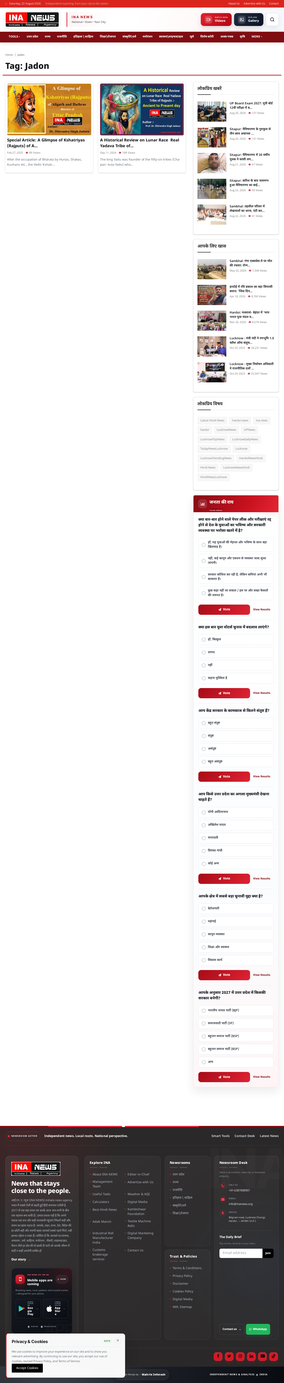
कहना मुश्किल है (217, 678)
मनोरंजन (147, 37)
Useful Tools (101, 1194)
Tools (13, 37)
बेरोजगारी (213, 909)
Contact (274, 4)
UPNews (249, 430)
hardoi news (240, 421)
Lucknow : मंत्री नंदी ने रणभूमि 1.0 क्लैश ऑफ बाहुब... (252, 340)
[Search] (272, 19)
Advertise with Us (254, 4)
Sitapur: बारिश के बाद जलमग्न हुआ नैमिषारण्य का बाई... (249, 183)
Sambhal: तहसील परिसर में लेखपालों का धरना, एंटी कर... (247, 208)
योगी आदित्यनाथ (218, 812)
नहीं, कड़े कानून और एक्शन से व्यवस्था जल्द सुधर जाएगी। (237, 560)
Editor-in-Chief (138, 1175)
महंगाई (212, 921)
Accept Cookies (27, 1368)
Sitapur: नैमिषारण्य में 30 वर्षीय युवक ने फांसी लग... (250, 157)
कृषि (242, 37)
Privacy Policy (182, 1276)
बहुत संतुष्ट (214, 723)
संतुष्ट (211, 736)
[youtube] (262, 1356)
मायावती (213, 838)
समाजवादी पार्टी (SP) (221, 1023)
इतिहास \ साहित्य (83, 37)
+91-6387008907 (239, 1191)
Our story (21, 1260)
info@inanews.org (241, 1204)
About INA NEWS (105, 1175)
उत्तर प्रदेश (32, 37)
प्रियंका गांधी (215, 851)
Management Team (102, 1184)
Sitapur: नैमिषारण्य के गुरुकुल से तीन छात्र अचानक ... (250, 131)
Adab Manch (102, 1222)
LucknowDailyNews (245, 439)
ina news (262, 421)
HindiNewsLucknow (213, 477)
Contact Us (136, 1250)
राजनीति (62, 37)
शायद (211, 652)
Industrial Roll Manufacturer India (103, 1238)
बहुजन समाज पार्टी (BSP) (223, 1036)
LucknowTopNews (212, 439)
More (256, 37)
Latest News (269, 1136)
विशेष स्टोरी (207, 37)
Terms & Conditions (187, 1268)
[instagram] (240, 1356)
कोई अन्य (213, 863)
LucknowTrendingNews (215, 458)
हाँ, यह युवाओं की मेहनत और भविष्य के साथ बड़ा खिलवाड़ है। (237, 544)
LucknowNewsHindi (236, 468)
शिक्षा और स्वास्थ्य (218, 947)
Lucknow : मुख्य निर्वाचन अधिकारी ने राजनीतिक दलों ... (252, 366)
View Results (261, 609)
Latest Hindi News (212, 421)
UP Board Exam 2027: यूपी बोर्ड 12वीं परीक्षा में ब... (251, 105)
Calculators (101, 1202)
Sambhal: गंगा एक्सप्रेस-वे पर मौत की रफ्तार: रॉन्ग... (251, 263)
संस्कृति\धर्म (129, 37)
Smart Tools (220, 1136)
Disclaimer (180, 1284)
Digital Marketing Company (141, 1235)
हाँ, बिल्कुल (214, 639)
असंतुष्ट (212, 749)
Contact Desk (245, 1136)
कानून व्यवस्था (216, 934)
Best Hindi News (105, 1210)
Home (9, 55)
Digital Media (138, 1202)
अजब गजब (226, 37)
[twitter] (229, 1356)
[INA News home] (32, 19)
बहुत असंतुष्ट (215, 762)
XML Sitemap (182, 1307)
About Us (234, 4)
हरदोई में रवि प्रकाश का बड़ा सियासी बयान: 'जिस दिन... (251, 289)
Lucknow (241, 449)
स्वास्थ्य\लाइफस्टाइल (171, 37)
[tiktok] (273, 1356)
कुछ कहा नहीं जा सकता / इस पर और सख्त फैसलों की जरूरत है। (238, 593)
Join (268, 1253)
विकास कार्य (215, 960)
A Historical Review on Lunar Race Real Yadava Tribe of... (139, 143)
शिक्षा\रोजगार (108, 37)
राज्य (47, 37)
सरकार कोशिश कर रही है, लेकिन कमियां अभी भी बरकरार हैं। (237, 577)
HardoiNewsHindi (251, 458)
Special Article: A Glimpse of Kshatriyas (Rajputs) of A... (46, 143)
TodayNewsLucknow (214, 449)
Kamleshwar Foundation (137, 1211)
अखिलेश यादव (217, 825)
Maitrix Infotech (154, 1375)
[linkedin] (251, 1356)
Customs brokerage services (100, 1255)
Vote (226, 609)
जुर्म (192, 37)
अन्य (210, 1062)
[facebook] (218, 1356)
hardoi (204, 430)
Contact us (232, 1329)
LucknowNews (226, 430)
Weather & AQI (139, 1194)
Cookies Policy (183, 1292)
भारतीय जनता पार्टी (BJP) (223, 1010)
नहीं (210, 665)
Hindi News (207, 468)
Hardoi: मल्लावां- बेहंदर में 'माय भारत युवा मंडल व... (249, 315)
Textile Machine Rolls (139, 1223)
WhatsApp (260, 1329)
